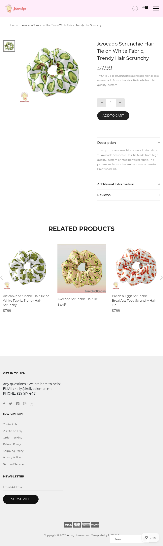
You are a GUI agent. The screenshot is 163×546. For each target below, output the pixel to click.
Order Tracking (12, 437)
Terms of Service (13, 464)
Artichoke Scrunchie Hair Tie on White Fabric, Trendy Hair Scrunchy (26, 300)
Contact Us (10, 424)
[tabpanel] (52, 72)
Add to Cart (113, 115)
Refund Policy (12, 444)
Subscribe (20, 499)
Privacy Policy (12, 457)
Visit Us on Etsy (12, 431)
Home (14, 25)
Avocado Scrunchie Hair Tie (77, 299)
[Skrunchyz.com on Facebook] (6, 404)
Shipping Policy (13, 450)
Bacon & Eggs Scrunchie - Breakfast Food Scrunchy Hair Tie (134, 300)
